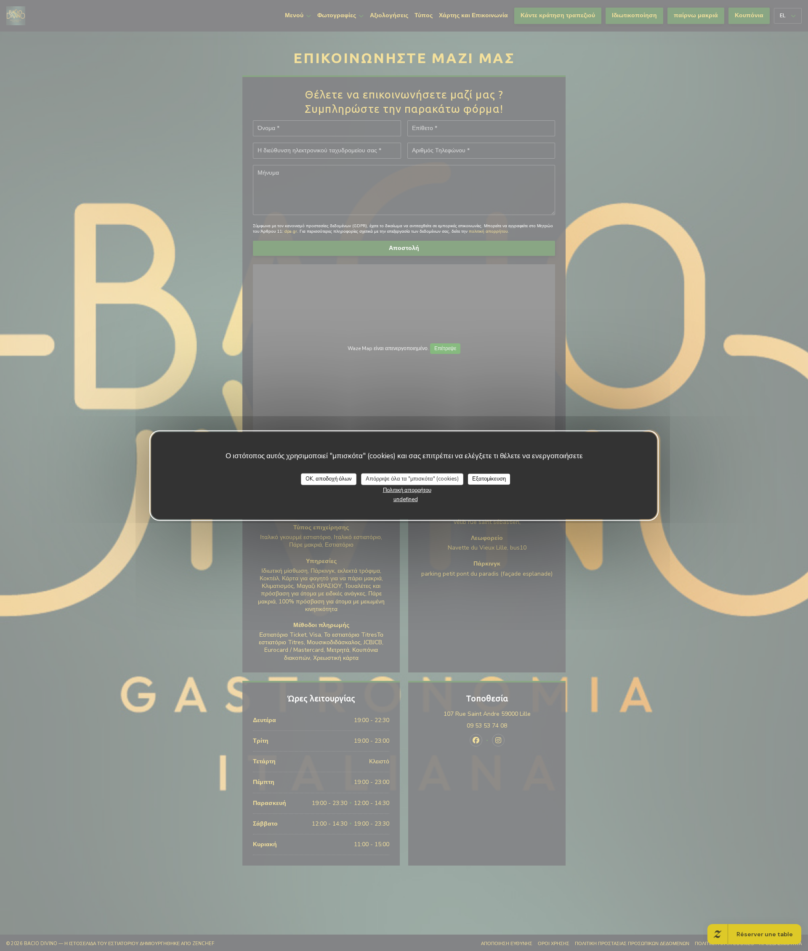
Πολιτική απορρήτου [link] (407, 490)
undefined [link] (405, 499)
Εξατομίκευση (489, 479)
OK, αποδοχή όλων (329, 479)
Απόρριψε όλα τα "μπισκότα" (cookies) (412, 479)
